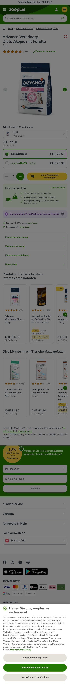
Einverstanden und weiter (35, 667)
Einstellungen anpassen (35, 657)
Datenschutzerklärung (20, 649)
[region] (35, 644)
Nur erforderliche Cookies (35, 677)
